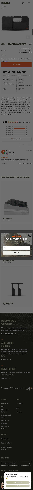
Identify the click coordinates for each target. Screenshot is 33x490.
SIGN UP (16, 252)
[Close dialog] (30, 235)
